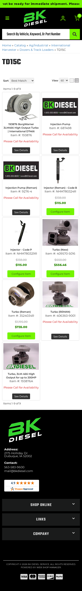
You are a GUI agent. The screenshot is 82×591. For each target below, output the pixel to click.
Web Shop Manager (49, 567)
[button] (41, 34)
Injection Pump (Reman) (21, 187)
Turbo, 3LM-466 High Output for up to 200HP (21, 375)
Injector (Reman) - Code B (60, 187)
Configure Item (60, 211)
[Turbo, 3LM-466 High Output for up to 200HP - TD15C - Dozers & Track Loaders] (21, 356)
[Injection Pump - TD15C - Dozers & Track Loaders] (60, 106)
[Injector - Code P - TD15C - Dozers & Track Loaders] (21, 232)
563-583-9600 (14, 467)
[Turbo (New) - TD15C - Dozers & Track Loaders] (60, 232)
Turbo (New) (60, 249)
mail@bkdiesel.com (18, 470)
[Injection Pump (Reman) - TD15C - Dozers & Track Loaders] (21, 170)
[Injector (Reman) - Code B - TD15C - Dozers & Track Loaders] (60, 170)
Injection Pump (60, 124)
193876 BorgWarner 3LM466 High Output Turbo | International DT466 (21, 128)
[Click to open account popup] (63, 18)
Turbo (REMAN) (60, 311)
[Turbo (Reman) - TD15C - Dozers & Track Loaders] (21, 294)
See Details (21, 150)
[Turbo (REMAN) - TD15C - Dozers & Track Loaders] (60, 294)
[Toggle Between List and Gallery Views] (74, 80)
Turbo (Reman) (21, 311)
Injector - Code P (21, 249)
